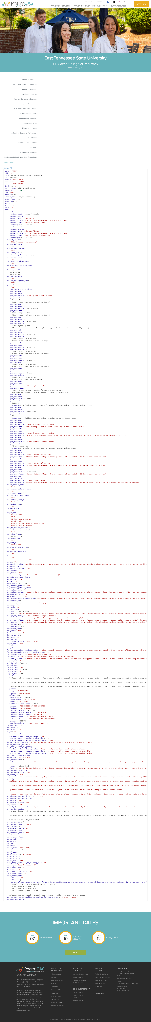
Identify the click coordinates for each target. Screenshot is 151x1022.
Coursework (54, 987)
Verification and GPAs (57, 1003)
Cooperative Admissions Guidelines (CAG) (80, 981)
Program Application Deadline (24, 84)
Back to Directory (9, 162)
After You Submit (56, 999)
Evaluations (54, 993)
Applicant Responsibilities (80, 974)
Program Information (28, 89)
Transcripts (54, 983)
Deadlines (54, 977)
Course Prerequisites (28, 113)
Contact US (122, 968)
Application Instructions (61, 6)
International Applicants (27, 142)
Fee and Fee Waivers (57, 980)
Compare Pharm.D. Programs (78, 996)
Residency (32, 137)
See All (75, 952)
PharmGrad (98, 987)
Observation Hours (29, 128)
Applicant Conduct (82, 6)
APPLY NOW (141, 4)
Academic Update (56, 996)
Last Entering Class (29, 94)
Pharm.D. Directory (78, 992)
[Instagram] (119, 2)
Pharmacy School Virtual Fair (79, 937)
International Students (57, 1006)
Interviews (32, 147)
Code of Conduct (78, 977)
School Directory (99, 6)
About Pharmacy (100, 983)
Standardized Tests (29, 123)
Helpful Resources (118, 6)
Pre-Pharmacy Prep (100, 980)
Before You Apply (56, 974)
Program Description (28, 103)
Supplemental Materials (27, 118)
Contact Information (28, 79)
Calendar (88, 2)
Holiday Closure (46, 937)
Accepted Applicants (28, 152)
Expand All (8, 168)
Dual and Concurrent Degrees (24, 99)
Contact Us (100, 2)
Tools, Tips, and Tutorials (102, 977)
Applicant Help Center (101, 974)
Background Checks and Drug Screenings (20, 157)
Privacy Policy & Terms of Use (80, 1019)
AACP (98, 1019)
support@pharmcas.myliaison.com (127, 983)
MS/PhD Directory (78, 1000)
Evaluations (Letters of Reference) (23, 133)
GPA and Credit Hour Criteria (25, 108)
